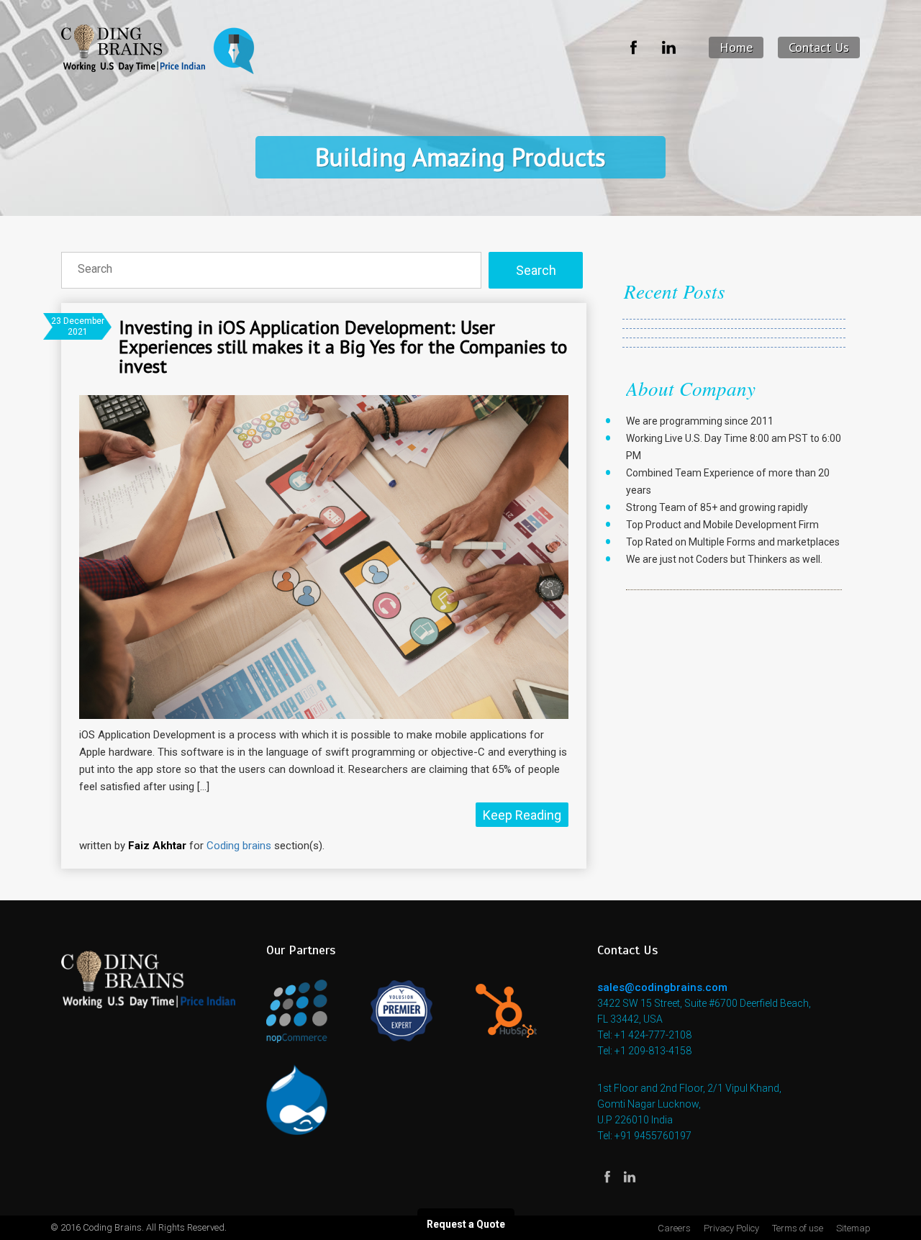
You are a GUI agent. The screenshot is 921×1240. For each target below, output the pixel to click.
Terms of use (797, 1228)
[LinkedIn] (670, 49)
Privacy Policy (731, 1228)
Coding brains (239, 845)
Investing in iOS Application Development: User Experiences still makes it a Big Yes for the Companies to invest (343, 346)
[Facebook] (633, 49)
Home (736, 47)
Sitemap (853, 1228)
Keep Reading (522, 815)
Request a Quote (466, 1224)
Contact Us (819, 47)
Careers (674, 1228)
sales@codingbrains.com (662, 987)
